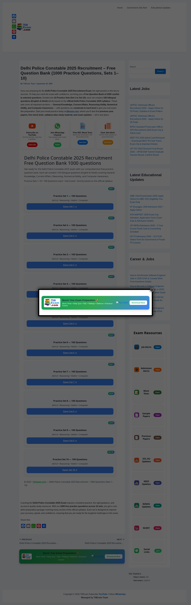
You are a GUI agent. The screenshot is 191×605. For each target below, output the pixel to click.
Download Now (138, 303)
